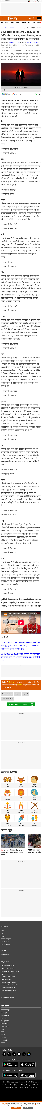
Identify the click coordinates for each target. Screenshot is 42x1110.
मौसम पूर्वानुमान (5, 954)
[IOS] (28, 0)
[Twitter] (9, 1054)
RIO (26, 1087)
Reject (27, 1108)
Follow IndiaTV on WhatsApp (19, 704)
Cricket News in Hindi (8, 976)
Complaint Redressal (11, 1087)
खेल (29, 23)
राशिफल (12, 28)
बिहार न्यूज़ (4, 1018)
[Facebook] (4, 1054)
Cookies (4, 1103)
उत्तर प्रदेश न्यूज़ (5, 1010)
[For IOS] (28, 1075)
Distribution (33, 1087)
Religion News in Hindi (8, 982)
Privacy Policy (25, 1085)
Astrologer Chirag (14, 42)
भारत (12, 23)
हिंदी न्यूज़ (12, 682)
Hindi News (4, 28)
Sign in (39, 1)
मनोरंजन (23, 23)
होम (2, 23)
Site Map (4, 1085)
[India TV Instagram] (14, 1054)
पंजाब (2, 1032)
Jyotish (25, 694)
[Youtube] (19, 1054)
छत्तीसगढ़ (3, 1037)
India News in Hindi (7, 965)
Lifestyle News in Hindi (8, 990)
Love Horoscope (7, 699)
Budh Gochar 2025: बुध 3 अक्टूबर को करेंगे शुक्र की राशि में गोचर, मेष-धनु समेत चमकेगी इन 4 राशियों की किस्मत (20, 657)
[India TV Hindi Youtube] (35, 0)
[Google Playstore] (10, 1064)
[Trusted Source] (17, 94)
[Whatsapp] (36, 94)
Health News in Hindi (8, 987)
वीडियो (6, 23)
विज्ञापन (3, 936)
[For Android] (10, 1075)
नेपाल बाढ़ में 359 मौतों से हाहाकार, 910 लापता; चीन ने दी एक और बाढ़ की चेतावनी (12, 852)
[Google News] (6, 94)
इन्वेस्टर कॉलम (4, 941)
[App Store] (28, 1064)
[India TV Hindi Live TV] (39, 18)
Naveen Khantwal (32, 42)
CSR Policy (35, 1085)
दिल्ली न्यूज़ (4, 1012)
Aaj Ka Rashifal (7, 694)
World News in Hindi (7, 968)
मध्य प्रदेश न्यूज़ (5, 1021)
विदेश (17, 23)
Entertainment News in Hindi (10, 971)
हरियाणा (3, 1034)
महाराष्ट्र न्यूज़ (4, 1023)
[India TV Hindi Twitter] (33, 0)
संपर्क (2, 930)
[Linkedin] (24, 1054)
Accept (16, 1108)
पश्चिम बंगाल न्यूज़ (5, 1015)
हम (2, 933)
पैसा (34, 23)
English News (5, 944)
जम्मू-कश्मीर (4, 1040)
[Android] (29, 0)
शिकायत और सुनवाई (6, 939)
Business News (6, 979)
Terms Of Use (14, 1085)
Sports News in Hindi (8, 974)
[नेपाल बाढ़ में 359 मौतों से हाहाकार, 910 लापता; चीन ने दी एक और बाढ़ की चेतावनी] (13, 841)
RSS (21, 1087)
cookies (35, 1105)
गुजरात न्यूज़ (4, 1029)
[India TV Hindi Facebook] (32, 0)
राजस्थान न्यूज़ (4, 1026)
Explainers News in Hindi (9, 985)
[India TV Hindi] (12, 18)
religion (17, 694)
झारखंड (3, 1043)
